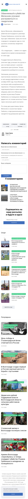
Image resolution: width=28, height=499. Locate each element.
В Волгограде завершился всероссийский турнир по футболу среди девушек (18, 257)
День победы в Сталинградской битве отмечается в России (10, 340)
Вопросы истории (9, 327)
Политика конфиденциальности (11, 490)
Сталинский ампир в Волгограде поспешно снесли (13, 429)
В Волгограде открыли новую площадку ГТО (18, 297)
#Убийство (22, 124)
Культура (21, 382)
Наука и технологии (9, 355)
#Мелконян (6, 124)
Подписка (14, 222)
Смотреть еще (8, 307)
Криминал (4, 10)
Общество (21, 441)
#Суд (7, 126)
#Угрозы (20, 126)
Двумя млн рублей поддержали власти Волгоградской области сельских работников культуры (11, 399)
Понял (13, 494)
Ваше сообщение (6, 163)
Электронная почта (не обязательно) (11, 153)
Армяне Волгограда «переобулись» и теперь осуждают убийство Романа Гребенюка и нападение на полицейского (13, 459)
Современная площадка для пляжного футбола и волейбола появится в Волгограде (19, 272)
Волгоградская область (15, 10)
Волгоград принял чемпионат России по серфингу (18, 242)
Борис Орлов (7, 24)
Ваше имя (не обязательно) (9, 147)
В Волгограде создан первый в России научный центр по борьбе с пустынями (13, 369)
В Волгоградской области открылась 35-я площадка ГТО (19, 285)
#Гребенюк (14, 124)
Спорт (3, 233)
